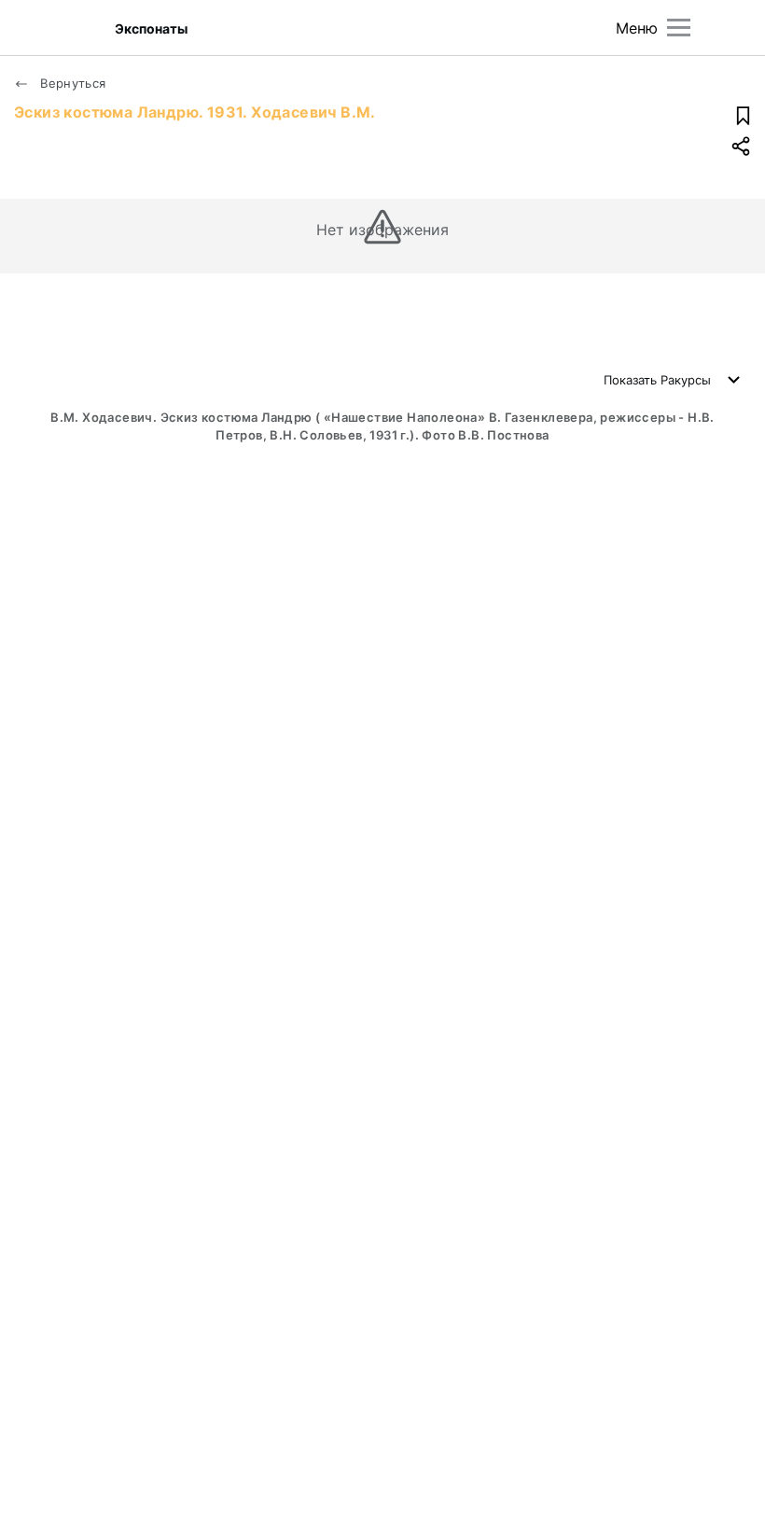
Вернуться (71, 83)
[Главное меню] (679, 27)
